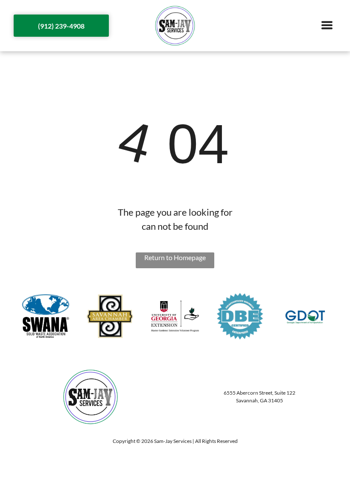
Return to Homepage (175, 257)
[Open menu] (327, 25)
